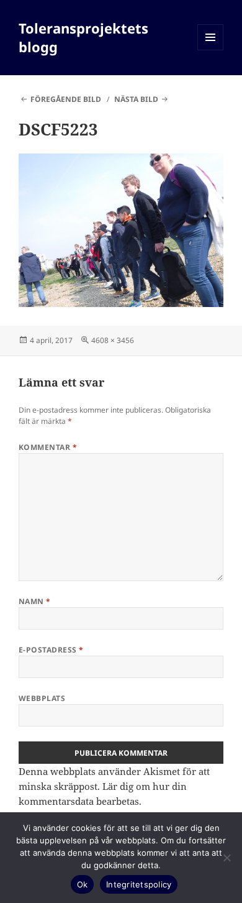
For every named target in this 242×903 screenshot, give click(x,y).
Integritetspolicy (138, 884)
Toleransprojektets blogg (83, 37)
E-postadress (51, 649)
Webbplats (42, 698)
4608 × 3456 (112, 340)
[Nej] (226, 857)
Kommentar (48, 447)
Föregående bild (65, 99)
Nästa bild (136, 99)
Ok (82, 884)
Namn (35, 601)
